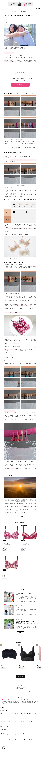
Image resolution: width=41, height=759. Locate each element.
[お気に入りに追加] (19, 525)
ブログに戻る (21, 516)
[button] (1, 8)
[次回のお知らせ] (39, 1)
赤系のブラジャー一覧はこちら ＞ (10, 357)
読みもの (6, 11)
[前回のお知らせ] (2, 1)
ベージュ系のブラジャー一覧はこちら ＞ (12, 258)
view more (20, 632)
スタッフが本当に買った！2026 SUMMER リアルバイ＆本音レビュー (26, 594)
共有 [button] (6, 22)
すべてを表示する (20, 676)
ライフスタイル (10, 11)
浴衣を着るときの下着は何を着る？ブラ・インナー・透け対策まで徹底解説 (26, 622)
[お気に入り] (36, 8)
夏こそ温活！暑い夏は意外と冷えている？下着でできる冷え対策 (26, 607)
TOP (3, 11)
